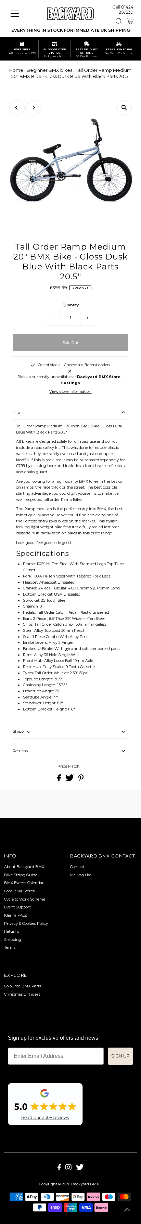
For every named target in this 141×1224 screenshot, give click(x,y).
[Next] (33, 107)
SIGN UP (120, 1056)
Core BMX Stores (19, 891)
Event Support (17, 907)
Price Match (68, 766)
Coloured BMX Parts (22, 986)
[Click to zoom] (124, 108)
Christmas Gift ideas (22, 994)
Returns (20, 750)
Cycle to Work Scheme (24, 899)
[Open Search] (119, 21)
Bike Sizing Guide (20, 875)
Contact (77, 866)
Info (16, 412)
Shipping (21, 731)
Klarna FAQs (15, 915)
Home (16, 70)
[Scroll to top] (127, 1210)
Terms (9, 947)
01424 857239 (125, 9)
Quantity (70, 305)
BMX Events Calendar (24, 882)
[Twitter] (79, 1169)
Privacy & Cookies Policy (26, 923)
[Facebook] (59, 1169)
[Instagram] (68, 1169)
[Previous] (17, 107)
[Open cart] (130, 21)
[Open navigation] (21, 13)
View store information (70, 391)
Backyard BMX (85, 1184)
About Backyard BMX (24, 866)
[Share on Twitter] (70, 779)
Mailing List (80, 875)
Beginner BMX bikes (49, 70)
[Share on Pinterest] (81, 779)
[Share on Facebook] (59, 779)
